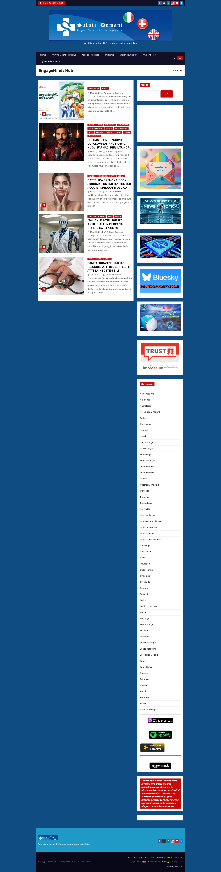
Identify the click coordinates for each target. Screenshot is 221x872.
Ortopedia (145, 581)
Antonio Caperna (114, 93)
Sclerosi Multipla (148, 642)
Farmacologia (123, 125)
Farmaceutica (147, 466)
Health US (145, 509)
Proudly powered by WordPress (51, 862)
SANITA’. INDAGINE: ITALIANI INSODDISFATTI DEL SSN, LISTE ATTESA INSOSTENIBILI (108, 266)
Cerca (144, 85)
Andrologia (145, 405)
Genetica (109, 129)
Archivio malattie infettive (64, 55)
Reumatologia (147, 624)
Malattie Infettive (121, 129)
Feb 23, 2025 (96, 151)
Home (43, 55)
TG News (144, 679)
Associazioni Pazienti (150, 411)
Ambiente (145, 399)
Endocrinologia (147, 460)
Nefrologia (145, 545)
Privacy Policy (149, 55)
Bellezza (92, 125)
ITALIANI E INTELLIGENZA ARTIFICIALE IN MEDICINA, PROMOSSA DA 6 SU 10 (105, 224)
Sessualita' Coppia (149, 654)
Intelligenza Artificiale (97, 216)
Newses (74, 862)
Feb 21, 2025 (96, 191)
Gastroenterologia (96, 129)
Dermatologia (110, 125)
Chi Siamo (109, 55)
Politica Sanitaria (95, 259)
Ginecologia (146, 503)
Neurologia (145, 551)
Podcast (109, 132)
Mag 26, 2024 (97, 232)
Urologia (144, 685)
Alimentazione (94, 88)
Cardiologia (145, 424)
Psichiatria (145, 612)
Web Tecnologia (94, 136)
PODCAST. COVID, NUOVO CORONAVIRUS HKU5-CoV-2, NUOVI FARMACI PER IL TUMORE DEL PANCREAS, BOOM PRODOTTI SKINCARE (109, 147)
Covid (100, 125)
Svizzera (144, 673)
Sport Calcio (146, 667)
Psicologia (145, 618)
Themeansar (85, 862)
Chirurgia (144, 430)
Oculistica (145, 563)
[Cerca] (167, 93)
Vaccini (127, 132)
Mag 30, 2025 (96, 93)
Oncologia (99, 132)
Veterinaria (145, 697)
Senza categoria (148, 648)
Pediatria (144, 594)
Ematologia (145, 454)
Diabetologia (146, 448)
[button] (175, 58)
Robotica (144, 636)
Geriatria (144, 497)
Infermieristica (147, 515)
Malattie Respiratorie (150, 539)
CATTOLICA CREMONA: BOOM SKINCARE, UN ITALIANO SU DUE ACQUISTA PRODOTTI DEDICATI (109, 184)
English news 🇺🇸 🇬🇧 (128, 55)
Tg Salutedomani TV (50, 61)
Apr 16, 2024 (96, 274)
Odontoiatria (146, 569)
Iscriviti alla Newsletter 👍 (158, 862)
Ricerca (104, 88)
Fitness (143, 478)
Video (143, 703)
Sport (143, 661)
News (91, 132)
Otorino (144, 588)
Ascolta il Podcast (90, 55)
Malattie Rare (147, 533)
